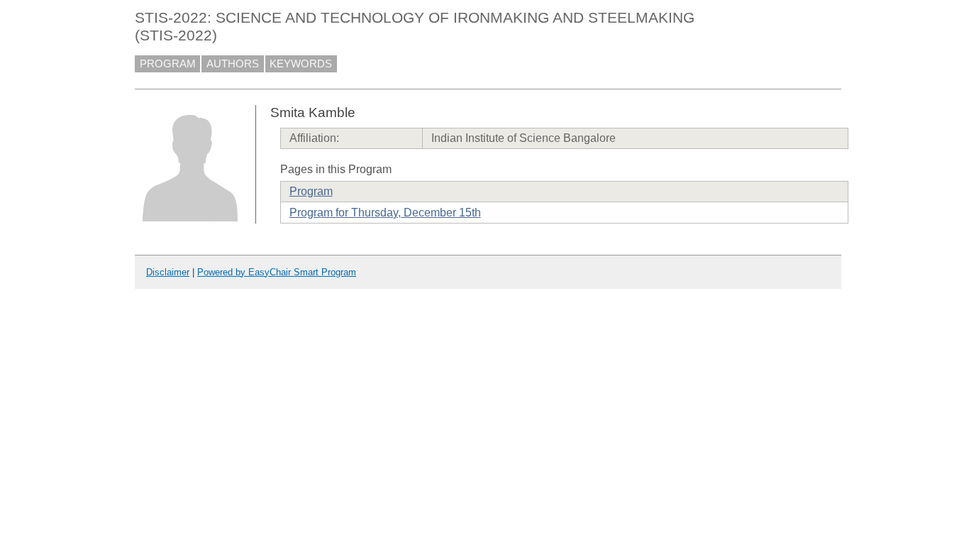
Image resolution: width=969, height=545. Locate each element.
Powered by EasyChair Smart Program (276, 272)
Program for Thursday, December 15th (385, 213)
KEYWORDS (301, 64)
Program (311, 191)
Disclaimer (167, 272)
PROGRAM (168, 64)
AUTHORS (232, 64)
